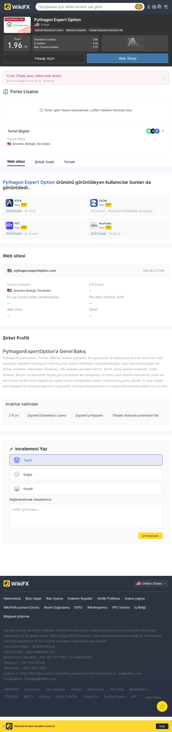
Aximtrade (31, 689)
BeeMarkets (138, 689)
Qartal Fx (91, 696)
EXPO (78, 607)
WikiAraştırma (97, 607)
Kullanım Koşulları (80, 598)
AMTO (28, 696)
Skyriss (76, 689)
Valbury (44, 696)
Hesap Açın (44, 58)
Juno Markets (55, 689)
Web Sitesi (127, 58)
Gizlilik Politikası (108, 598)
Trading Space (114, 696)
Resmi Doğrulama (57, 607)
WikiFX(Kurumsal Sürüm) (21, 607)
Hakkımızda (12, 598)
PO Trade (117, 689)
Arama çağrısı (135, 598)
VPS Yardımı (121, 607)
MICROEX (11, 689)
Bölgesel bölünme (16, 616)
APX (134, 696)
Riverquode (95, 689)
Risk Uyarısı (54, 598)
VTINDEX (11, 696)
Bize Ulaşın (33, 598)
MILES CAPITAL (67, 696)
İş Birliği (140, 607)
